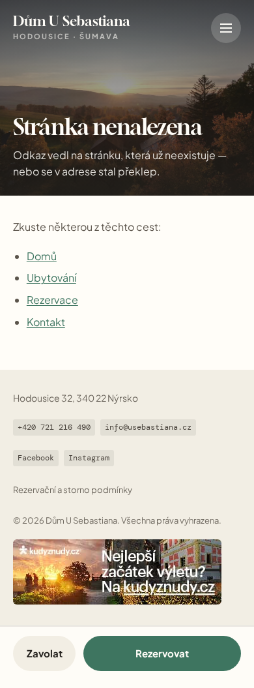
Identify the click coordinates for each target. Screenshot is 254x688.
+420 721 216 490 (54, 427)
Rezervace (52, 300)
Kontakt (46, 322)
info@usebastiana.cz (148, 427)
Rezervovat (162, 653)
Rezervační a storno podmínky (72, 490)
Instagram (88, 458)
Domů (42, 256)
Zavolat (45, 653)
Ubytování (51, 277)
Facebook (36, 458)
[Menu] (226, 28)
